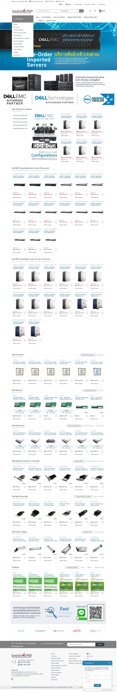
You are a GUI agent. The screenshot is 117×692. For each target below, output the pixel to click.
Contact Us (41, 21)
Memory (101, 390)
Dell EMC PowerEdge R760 (20, 125)
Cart (88, 658)
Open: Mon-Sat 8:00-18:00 (20, 1)
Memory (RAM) (17, 35)
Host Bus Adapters (19, 41)
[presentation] (104, 631)
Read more (56, 451)
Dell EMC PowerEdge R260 (20, 115)
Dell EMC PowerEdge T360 (20, 128)
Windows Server (99, 567)
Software (16, 52)
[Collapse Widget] (109, 663)
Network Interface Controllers (21, 38)
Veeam (83, 567)
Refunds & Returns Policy (90, 17)
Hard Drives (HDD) (18, 30)
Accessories (17, 55)
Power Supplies (18, 49)
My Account (102, 4)
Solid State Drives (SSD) (20, 33)
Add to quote (64, 135)
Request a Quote (51, 21)
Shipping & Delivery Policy (74, 17)
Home (37, 17)
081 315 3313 (24, 664)
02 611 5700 (25, 662)
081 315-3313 (60, 1)
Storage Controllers (19, 46)
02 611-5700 (51, 1)
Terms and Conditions (59, 17)
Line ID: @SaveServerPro (37, 1)
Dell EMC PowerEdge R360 (20, 119)
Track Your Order (90, 4)
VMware (89, 567)
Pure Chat (109, 689)
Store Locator (78, 4)
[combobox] (48, 11)
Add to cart (72, 132)
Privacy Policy (72, 658)
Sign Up (100, 644)
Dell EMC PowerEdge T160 (66, 114)
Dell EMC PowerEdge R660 (20, 122)
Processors (17, 27)
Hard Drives (100, 426)
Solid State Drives (89, 426)
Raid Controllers (18, 44)
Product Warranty (46, 17)
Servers (16, 24)
